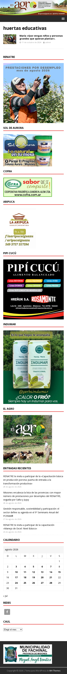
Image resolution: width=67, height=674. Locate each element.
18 (25, 577)
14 (50, 572)
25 (25, 582)
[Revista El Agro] (33, 13)
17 (16, 577)
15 (59, 572)
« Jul (5, 595)
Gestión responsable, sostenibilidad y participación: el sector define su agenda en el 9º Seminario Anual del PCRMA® (31, 512)
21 (50, 577)
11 (25, 572)
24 (16, 582)
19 (33, 577)
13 (42, 572)
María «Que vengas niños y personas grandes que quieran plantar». (41, 37)
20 (42, 577)
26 (33, 582)
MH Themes (54, 670)
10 (16, 572)
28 (50, 582)
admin (48, 42)
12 (33, 572)
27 (42, 582)
